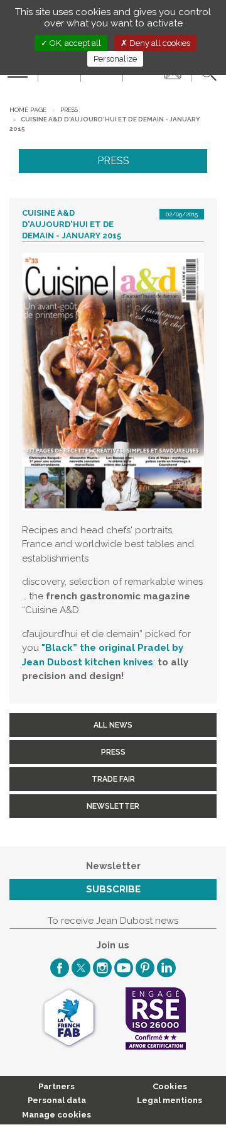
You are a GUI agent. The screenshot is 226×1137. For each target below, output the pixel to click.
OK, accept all (74, 43)
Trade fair (113, 779)
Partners (56, 1086)
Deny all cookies (158, 43)
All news (113, 725)
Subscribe (113, 889)
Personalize (115, 59)
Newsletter (113, 806)
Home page (27, 109)
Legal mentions (169, 1100)
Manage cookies (56, 1114)
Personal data (57, 1100)
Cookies (170, 1086)
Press (69, 109)
